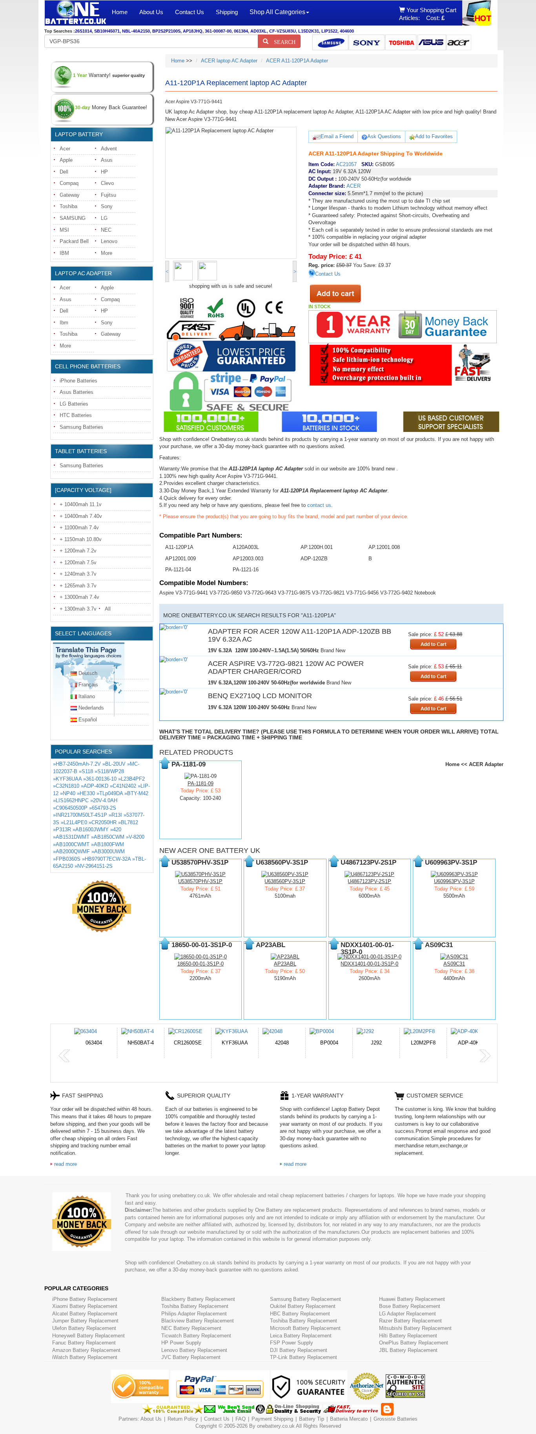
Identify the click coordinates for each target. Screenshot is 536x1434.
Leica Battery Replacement (301, 1336)
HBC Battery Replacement (300, 1314)
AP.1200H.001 (317, 547)
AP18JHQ (192, 31)
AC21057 (346, 164)
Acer (65, 149)
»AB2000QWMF (71, 851)
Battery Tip (312, 1419)
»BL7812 (128, 822)
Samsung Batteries (81, 427)
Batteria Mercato (349, 1419)
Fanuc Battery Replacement (84, 1343)
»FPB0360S (66, 859)
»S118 (86, 771)
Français (88, 685)
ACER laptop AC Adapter (229, 61)
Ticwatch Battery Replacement (196, 1336)
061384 (241, 31)
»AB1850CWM (107, 837)
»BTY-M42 (136, 793)
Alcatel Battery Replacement (84, 1314)
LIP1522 (329, 31)
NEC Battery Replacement (191, 1328)
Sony (107, 206)
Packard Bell (74, 241)
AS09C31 (454, 964)
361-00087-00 (218, 31)
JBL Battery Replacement (408, 1350)
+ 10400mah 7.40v (81, 516)
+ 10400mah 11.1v (81, 504)
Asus (107, 160)
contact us (319, 505)
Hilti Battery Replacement (408, 1336)
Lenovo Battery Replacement (194, 1350)
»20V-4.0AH (103, 800)
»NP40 (67, 793)
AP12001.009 (180, 559)
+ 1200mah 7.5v (78, 562)
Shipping (227, 12)
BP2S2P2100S (166, 31)
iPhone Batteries (78, 381)
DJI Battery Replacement (298, 1350)
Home (120, 12)
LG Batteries (74, 404)
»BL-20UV (114, 764)
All (108, 609)
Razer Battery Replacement (410, 1321)
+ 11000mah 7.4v (79, 527)
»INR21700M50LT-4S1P (80, 815)
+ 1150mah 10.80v (81, 539)
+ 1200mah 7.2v (78, 551)
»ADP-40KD (94, 786)
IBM (64, 253)
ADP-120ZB (314, 559)
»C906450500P (70, 808)
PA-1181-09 (200, 784)
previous (64, 1056)
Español (87, 719)
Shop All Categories (277, 12)
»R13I (115, 815)
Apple (66, 160)
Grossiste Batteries (395, 1419)
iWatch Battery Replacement (84, 1357)
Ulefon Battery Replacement (84, 1328)
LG (104, 218)
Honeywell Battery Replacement (88, 1336)
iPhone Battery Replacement (84, 1299)
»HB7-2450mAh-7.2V (77, 764)
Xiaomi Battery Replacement (84, 1306)
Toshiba (68, 206)
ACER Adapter (486, 764)
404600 (347, 31)
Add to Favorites (434, 136)
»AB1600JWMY (91, 829)
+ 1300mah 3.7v (78, 609)
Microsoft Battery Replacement (305, 1328)
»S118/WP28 (109, 771)
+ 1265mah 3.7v (78, 586)
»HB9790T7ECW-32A (106, 859)
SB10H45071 (107, 31)
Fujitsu (108, 195)
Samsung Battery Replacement (305, 1299)
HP (104, 172)
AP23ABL (285, 964)
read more (65, 1164)
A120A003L (246, 547)
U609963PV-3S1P (454, 881)
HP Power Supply (181, 1343)
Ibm (64, 323)
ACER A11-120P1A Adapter (297, 61)
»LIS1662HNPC (71, 800)
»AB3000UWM (108, 851)
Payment (262, 1419)
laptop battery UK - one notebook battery (75, 13)
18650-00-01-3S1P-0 (200, 964)
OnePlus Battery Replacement (413, 1343)
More (106, 253)
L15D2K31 (308, 31)
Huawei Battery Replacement (412, 1299)
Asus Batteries (76, 392)
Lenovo (109, 241)
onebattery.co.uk (276, 1426)
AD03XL (258, 31)
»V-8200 (135, 837)
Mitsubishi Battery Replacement (415, 1328)
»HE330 (86, 793)
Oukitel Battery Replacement (302, 1306)
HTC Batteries (76, 415)
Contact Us (189, 12)
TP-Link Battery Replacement (303, 1357)
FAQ (240, 1419)
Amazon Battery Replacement (86, 1350)
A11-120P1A (179, 547)
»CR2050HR (103, 822)
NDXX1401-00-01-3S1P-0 (369, 964)
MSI (64, 230)
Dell (64, 172)
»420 (115, 829)
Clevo (107, 183)
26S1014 (83, 31)
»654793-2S (102, 808)
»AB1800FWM (107, 844)
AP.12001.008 (384, 547)
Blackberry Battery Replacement (198, 1299)
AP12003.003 (248, 559)
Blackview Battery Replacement (197, 1321)
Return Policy (183, 1419)
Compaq (69, 183)
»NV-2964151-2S (94, 866)
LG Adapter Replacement (407, 1314)
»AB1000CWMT (71, 844)
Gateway (70, 195)
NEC (106, 230)
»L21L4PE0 (74, 822)
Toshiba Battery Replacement (194, 1306)
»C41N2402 (123, 786)
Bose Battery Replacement (409, 1306)
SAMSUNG (73, 218)
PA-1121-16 (246, 570)
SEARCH (281, 41)
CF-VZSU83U (282, 31)
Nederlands (91, 708)
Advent (109, 149)
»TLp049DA (110, 793)
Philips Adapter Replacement (194, 1314)
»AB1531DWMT (71, 837)
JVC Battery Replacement (191, 1357)
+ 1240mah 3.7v (78, 574)
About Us (151, 12)
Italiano (86, 696)
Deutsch (87, 673)
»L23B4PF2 (131, 779)
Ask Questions (384, 136)
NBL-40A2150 (136, 31)
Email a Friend (337, 136)
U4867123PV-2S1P (369, 881)
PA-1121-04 (178, 570)
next (485, 1056)
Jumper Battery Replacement (85, 1321)
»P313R (62, 829)
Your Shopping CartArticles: (427, 14)
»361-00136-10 (100, 779)
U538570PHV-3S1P (200, 881)
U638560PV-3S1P (284, 881)
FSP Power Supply (291, 1343)
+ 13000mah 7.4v (79, 597)
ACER (353, 186)
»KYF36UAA (67, 779)
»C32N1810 (66, 786)
